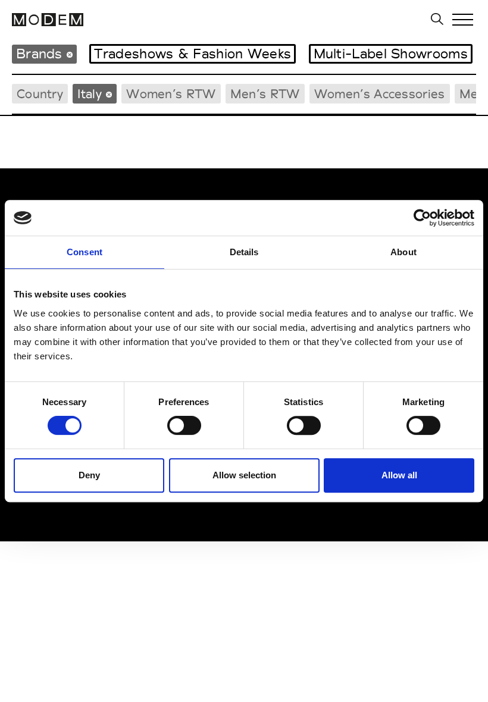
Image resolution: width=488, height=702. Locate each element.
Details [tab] (244, 252)
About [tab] (403, 252)
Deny (89, 475)
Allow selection (244, 475)
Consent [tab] (84, 252)
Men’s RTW (265, 93)
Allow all (399, 475)
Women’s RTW (170, 93)
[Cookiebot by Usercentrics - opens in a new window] (422, 218)
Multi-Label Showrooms (391, 53)
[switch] (184, 425)
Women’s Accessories (379, 93)
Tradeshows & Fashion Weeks (192, 53)
